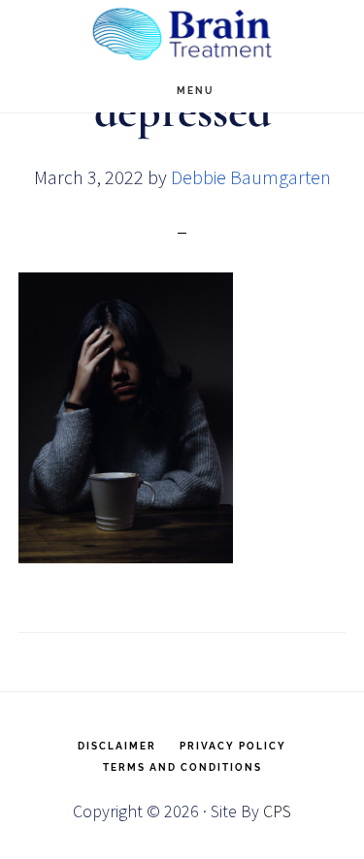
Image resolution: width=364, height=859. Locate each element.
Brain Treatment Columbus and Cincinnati (182, 34)
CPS (277, 811)
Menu (196, 90)
